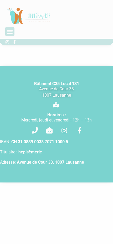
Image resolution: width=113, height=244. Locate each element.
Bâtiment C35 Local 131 (56, 83)
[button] (9, 31)
